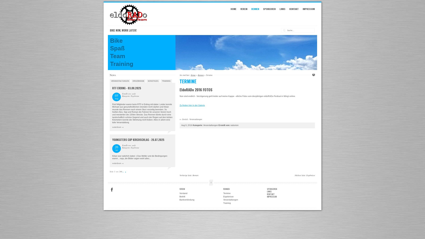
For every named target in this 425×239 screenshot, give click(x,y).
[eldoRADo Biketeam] (129, 24)
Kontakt (294, 9)
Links (282, 9)
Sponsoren (269, 9)
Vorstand (183, 193)
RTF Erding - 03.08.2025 (126, 88)
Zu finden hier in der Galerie (192, 105)
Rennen (255, 9)
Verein (243, 9)
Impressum (309, 9)
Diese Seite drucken (313, 74)
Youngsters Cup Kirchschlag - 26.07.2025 (138, 140)
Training (166, 81)
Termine (227, 193)
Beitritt (182, 197)
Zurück (185, 119)
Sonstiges (153, 81)
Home (233, 9)
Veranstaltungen (195, 119)
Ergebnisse (138, 81)
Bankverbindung (186, 200)
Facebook (112, 190)
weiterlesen (116, 127)
